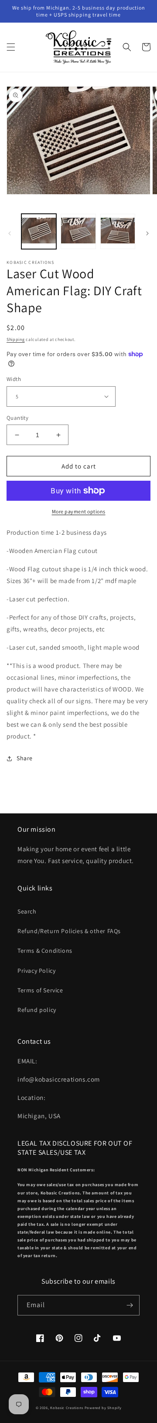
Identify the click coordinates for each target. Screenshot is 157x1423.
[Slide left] (9, 233)
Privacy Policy (36, 971)
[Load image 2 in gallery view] (78, 231)
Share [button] (25, 758)
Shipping (16, 339)
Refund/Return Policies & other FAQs (69, 931)
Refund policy (36, 1010)
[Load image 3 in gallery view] (117, 231)
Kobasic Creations (66, 1407)
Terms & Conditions (44, 950)
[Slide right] (147, 233)
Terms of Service (40, 990)
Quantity (17, 418)
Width (14, 379)
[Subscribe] (129, 1305)
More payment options (79, 511)
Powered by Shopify (103, 1407)
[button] (10, 47)
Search (27, 911)
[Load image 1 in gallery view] (38, 231)
